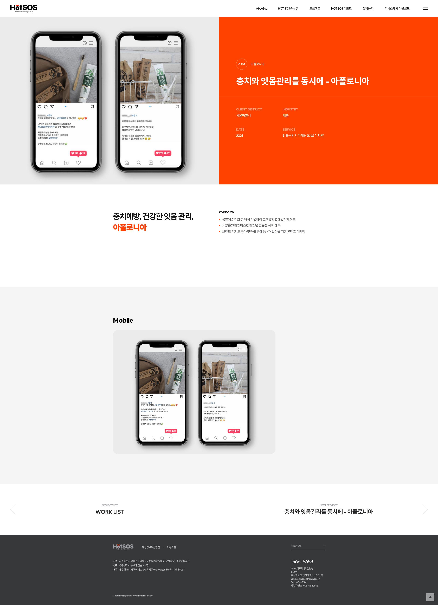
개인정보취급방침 (151, 547)
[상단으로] (430, 597)
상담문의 (368, 8)
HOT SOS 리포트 (341, 8)
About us (261, 8)
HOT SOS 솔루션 (288, 8)
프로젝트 (314, 8)
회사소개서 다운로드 (397, 8)
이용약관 (171, 547)
